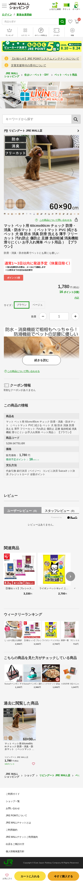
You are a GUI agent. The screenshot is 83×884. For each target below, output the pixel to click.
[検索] (76, 119)
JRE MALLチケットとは (18, 822)
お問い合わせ (13, 808)
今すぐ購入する (63, 876)
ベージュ (38, 304)
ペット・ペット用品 (66, 74)
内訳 (77, 297)
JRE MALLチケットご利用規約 (22, 837)
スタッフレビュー (60, 510)
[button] (70, 576)
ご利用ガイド (13, 794)
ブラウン (22, 304)
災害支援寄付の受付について (28, 65)
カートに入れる (30, 876)
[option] (41, 172)
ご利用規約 (11, 829)
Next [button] (70, 172)
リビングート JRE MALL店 (25, 130)
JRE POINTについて (16, 815)
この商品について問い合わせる (55, 220)
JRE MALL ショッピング (11, 75)
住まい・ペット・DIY (36, 74)
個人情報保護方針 (15, 851)
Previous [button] (13, 172)
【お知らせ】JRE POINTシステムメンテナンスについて (45, 58)
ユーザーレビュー (22, 510)
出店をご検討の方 (15, 844)
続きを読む (41, 360)
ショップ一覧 (13, 801)
